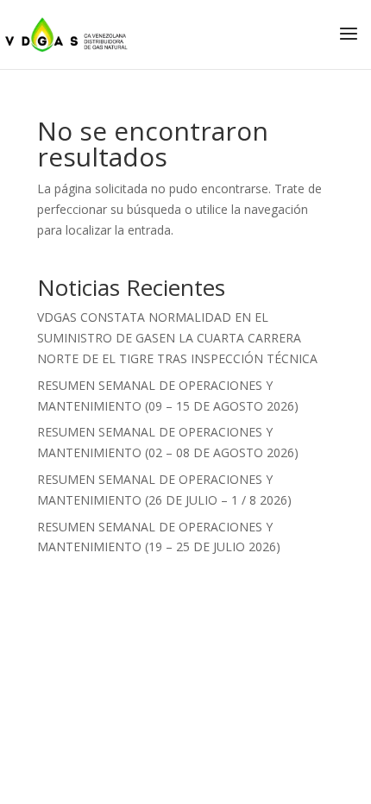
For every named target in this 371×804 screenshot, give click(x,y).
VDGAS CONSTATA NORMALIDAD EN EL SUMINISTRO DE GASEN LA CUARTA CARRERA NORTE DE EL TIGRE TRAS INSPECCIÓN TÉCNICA (177, 338)
